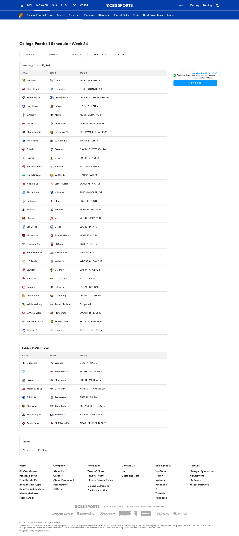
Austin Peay (33, 423)
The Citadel (33, 140)
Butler (58, 80)
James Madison (63, 304)
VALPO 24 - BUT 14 (90, 80)
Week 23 (30, 54)
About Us (58, 471)
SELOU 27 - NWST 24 (91, 321)
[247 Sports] (62, 513)
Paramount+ (60, 484)
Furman (30, 158)
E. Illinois (31, 397)
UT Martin (60, 388)
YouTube (160, 471)
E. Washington (34, 313)
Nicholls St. (32, 183)
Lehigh (58, 106)
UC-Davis (32, 261)
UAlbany (31, 115)
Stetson (59, 149)
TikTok (159, 475)
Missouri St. (33, 235)
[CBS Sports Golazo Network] (145, 506)
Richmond (32, 201)
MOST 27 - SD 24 (88, 235)
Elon (57, 201)
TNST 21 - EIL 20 (88, 397)
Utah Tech (60, 330)
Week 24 (53, 54)
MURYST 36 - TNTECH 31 (93, 406)
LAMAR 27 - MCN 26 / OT (93, 123)
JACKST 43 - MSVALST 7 (92, 414)
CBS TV (58, 489)
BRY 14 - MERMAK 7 (90, 380)
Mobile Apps (26, 497)
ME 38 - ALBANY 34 (90, 115)
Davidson (31, 149)
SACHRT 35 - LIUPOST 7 (92, 371)
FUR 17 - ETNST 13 (89, 158)
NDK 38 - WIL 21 (88, 175)
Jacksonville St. (34, 388)
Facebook (161, 484)
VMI (57, 218)
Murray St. (32, 406)
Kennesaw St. (62, 132)
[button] (180, 15)
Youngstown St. (34, 252)
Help (124, 471)
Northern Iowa (34, 166)
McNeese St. (61, 123)
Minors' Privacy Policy (100, 480)
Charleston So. (34, 132)
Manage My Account (202, 471)
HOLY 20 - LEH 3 (89, 106)
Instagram (161, 480)
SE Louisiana (61, 321)
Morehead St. (33, 97)
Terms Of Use (95, 471)
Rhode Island (33, 192)
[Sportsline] (85, 513)
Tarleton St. (32, 330)
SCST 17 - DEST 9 (88, 244)
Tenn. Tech (60, 406)
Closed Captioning (98, 486)
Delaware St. (33, 244)
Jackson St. (60, 414)
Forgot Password (199, 484)
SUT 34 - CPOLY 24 (90, 269)
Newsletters (197, 475)
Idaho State (60, 313)
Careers (58, 475)
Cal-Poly (59, 269)
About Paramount (63, 480)
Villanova (59, 192)
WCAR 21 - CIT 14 (89, 140)
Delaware (60, 89)
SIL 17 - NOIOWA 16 (90, 166)
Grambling (60, 295)
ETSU (58, 158)
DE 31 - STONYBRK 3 (91, 89)
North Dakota (33, 175)
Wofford (31, 209)
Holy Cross (32, 106)
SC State (59, 244)
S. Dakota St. (61, 252)
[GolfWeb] (180, 513)
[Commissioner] (128, 512)
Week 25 (76, 54)
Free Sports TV (28, 480)
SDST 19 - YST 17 (88, 252)
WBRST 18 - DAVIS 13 (91, 261)
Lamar (30, 123)
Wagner (59, 363)
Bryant (30, 380)
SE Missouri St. (62, 423)
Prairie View (33, 295)
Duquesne (32, 363)
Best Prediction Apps (31, 489)
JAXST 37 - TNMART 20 (92, 388)
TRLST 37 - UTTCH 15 (91, 330)
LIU (28, 371)
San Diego (32, 226)
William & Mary (34, 304)
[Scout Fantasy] (162, 513)
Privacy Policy (95, 475)
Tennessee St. (62, 397)
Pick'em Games (28, 471)
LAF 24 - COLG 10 (89, 287)
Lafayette (60, 287)
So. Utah (31, 269)
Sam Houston (61, 183)
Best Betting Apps (30, 484)
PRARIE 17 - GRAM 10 (91, 295)
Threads (160, 493)
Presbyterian (61, 97)
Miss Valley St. (34, 414)
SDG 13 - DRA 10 (88, 226)
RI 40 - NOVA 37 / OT (91, 192)
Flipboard (161, 497)
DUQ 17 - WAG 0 (88, 363)
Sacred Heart (61, 371)
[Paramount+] (106, 513)
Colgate (31, 287)
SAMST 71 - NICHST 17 (91, 183)
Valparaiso (32, 80)
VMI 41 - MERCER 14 (90, 218)
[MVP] (146, 512)
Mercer (30, 218)
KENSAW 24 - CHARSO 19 (93, 132)
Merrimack (60, 380)
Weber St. (60, 261)
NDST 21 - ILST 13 (89, 278)
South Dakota (62, 235)
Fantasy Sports (28, 475)
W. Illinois (60, 175)
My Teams (195, 480)
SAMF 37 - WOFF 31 (90, 209)
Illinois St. (32, 278)
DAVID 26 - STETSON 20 (93, 149)
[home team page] (23, 80)
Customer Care (130, 475)
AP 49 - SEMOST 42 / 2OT (93, 423)
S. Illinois (59, 166)
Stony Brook (33, 89)
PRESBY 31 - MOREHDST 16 (94, 97)
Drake (58, 226)
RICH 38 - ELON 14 (90, 201)
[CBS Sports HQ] (113, 506)
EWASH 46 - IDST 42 (90, 313)
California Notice (97, 490)
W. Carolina (61, 140)
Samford (59, 209)
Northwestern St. (35, 321)
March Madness (28, 493)
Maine (58, 115)
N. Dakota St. (61, 278)
